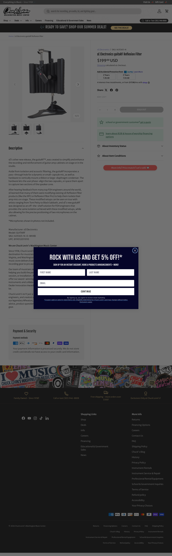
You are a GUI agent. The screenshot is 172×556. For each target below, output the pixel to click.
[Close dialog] (135, 250)
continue (86, 291)
